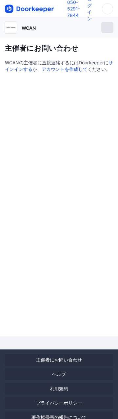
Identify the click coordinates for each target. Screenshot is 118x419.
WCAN (29, 28)
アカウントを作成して (65, 69)
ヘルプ (59, 374)
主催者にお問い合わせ (59, 360)
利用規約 (59, 388)
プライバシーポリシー (59, 403)
